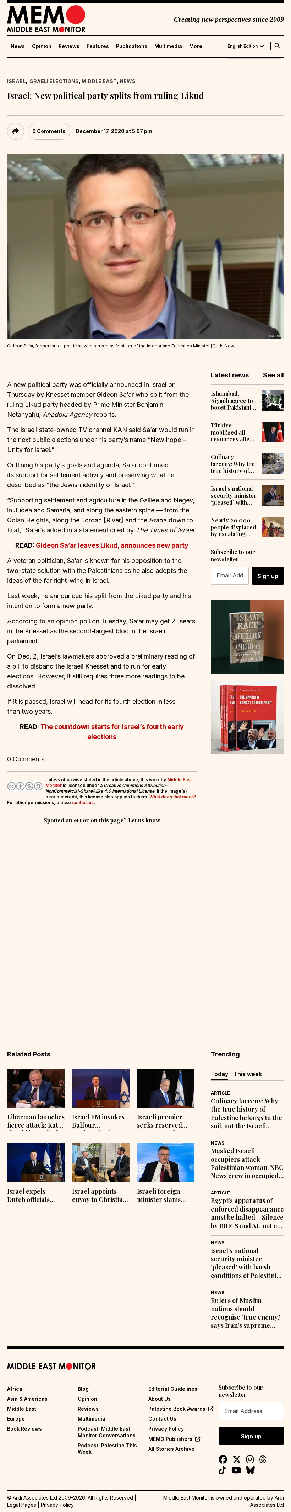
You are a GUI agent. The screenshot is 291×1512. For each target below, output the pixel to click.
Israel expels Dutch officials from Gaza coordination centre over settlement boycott (35, 1196)
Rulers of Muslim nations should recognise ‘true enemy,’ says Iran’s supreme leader (245, 1313)
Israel (16, 81)
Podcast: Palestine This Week (107, 1448)
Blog (83, 1389)
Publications (131, 46)
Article (220, 1093)
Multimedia (168, 46)
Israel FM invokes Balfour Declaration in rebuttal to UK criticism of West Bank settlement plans (98, 1122)
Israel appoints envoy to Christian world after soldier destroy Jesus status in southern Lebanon (100, 1196)
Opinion (41, 46)
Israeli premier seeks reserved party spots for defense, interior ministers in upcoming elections (162, 1122)
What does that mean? (172, 796)
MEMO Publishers (170, 1439)
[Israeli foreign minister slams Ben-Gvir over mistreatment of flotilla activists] (166, 1162)
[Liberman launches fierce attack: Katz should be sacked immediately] (36, 1088)
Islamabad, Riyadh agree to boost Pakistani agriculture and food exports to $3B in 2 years (232, 400)
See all (273, 375)
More (195, 46)
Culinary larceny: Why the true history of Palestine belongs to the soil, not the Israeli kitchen (233, 463)
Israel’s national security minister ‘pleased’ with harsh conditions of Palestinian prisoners (234, 495)
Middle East (99, 81)
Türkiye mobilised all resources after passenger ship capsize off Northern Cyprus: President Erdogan (231, 432)
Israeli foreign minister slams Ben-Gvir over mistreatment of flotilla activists (161, 1196)
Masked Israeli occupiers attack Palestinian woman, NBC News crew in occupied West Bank (247, 1163)
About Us (159, 1399)
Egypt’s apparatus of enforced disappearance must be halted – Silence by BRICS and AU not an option (247, 1213)
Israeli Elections (53, 81)
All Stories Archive (171, 1449)
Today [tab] (219, 1073)
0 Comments (49, 131)
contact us (83, 802)
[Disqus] (102, 923)
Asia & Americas (27, 1399)
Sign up (268, 576)
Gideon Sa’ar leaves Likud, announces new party (112, 545)
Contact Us (162, 1419)
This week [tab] (248, 1073)
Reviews (69, 46)
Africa (14, 1389)
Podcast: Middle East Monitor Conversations (107, 1432)
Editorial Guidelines (172, 1389)
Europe (16, 1419)
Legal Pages (21, 1505)
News (18, 46)
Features (98, 46)
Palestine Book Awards (176, 1409)
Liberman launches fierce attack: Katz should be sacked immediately (36, 1122)
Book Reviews (24, 1429)
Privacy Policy (166, 1429)
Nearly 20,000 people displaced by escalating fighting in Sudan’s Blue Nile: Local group (233, 527)
